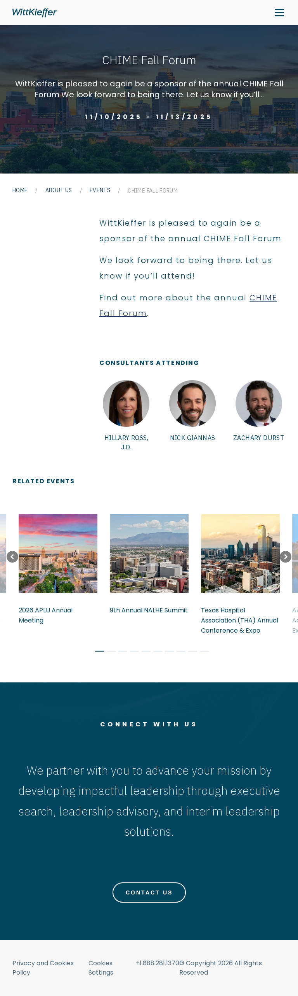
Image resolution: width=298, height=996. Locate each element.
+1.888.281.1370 (157, 963)
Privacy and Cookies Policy (43, 968)
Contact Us (149, 892)
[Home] (34, 12)
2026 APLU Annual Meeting (46, 615)
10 (201, 652)
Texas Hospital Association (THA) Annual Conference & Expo (239, 620)
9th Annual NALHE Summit (149, 610)
